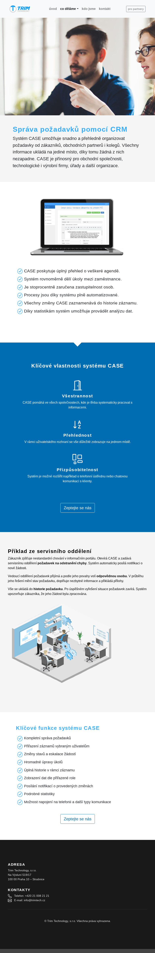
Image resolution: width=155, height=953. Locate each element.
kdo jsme (89, 8)
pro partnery (136, 8)
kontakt (104, 8)
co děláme (68, 8)
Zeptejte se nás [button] (77, 508)
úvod (53, 8)
